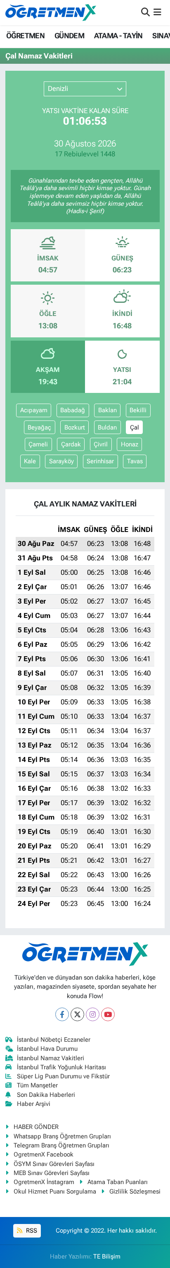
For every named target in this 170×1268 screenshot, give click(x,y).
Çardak (71, 444)
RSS (30, 1230)
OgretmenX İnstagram (44, 1182)
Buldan (107, 427)
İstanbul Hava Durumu (47, 1048)
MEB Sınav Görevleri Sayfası (52, 1173)
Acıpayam (33, 410)
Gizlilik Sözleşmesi (135, 1191)
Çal (134, 427)
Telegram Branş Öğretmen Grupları (61, 1145)
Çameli (38, 444)
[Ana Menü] (157, 12)
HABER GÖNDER (36, 1127)
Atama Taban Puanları (117, 1182)
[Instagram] (92, 1014)
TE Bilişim (106, 1256)
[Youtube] (108, 1014)
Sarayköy (61, 461)
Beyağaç (39, 427)
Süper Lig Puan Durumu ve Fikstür (63, 1076)
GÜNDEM (69, 35)
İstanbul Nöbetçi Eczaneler (53, 1039)
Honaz (129, 444)
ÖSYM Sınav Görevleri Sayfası (54, 1164)
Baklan (107, 410)
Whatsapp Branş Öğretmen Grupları (62, 1136)
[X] (77, 1014)
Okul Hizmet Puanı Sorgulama (55, 1191)
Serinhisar (100, 461)
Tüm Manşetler (37, 1085)
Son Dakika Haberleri (46, 1094)
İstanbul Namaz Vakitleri (50, 1058)
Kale (30, 461)
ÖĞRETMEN (25, 35)
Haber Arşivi (33, 1104)
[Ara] (145, 12)
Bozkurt (74, 427)
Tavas (135, 461)
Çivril (101, 444)
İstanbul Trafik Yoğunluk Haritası (61, 1067)
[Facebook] (62, 1014)
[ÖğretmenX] (50, 12)
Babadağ (72, 410)
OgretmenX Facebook (43, 1154)
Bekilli (138, 410)
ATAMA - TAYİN (118, 35)
